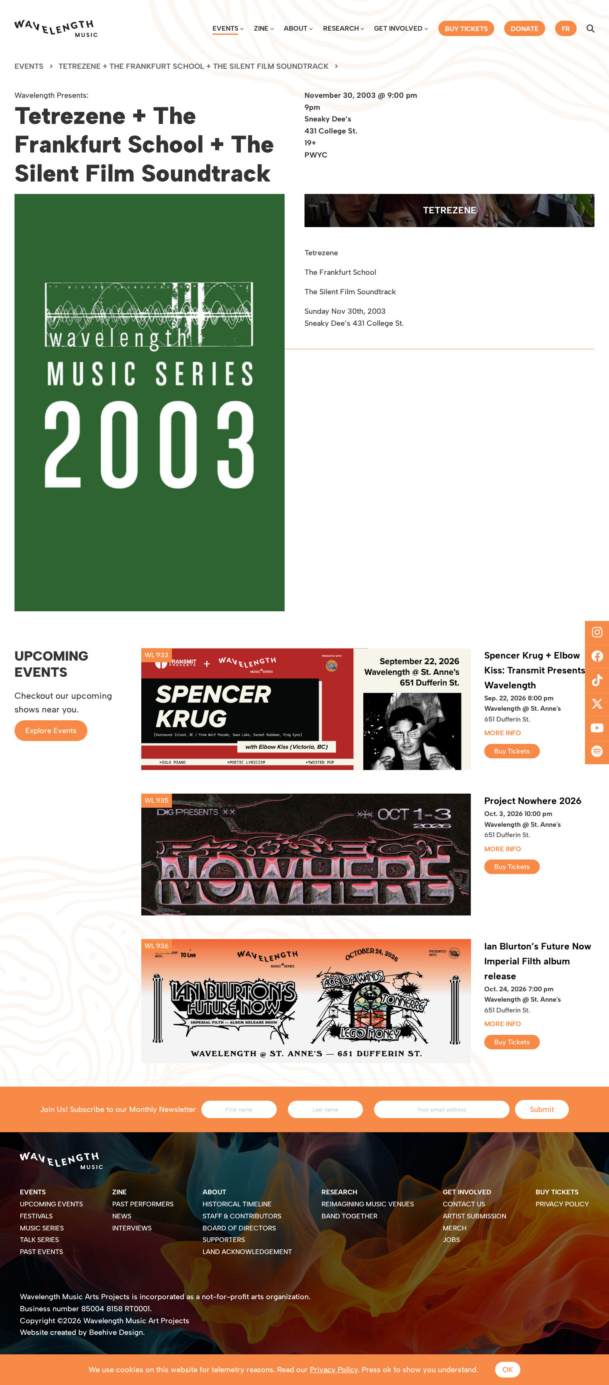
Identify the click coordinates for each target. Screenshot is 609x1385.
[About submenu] (311, 29)
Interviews (132, 1228)
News (121, 1216)
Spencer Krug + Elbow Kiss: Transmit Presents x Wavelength (538, 670)
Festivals (36, 1216)
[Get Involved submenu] (426, 29)
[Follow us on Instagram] (597, 633)
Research (341, 28)
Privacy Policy (562, 1204)
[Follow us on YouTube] (597, 729)
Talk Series (39, 1240)
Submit (542, 1109)
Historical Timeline (237, 1204)
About (295, 28)
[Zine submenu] (272, 29)
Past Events (41, 1252)
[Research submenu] (362, 29)
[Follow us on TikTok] (597, 680)
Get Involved (398, 28)
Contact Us (464, 1204)
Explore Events (51, 730)
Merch (454, 1228)
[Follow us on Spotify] (597, 752)
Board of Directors (239, 1228)
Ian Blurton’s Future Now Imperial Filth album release (537, 961)
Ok (508, 1369)
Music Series (42, 1228)
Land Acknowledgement (247, 1252)
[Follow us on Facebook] (597, 657)
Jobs (451, 1240)
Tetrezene (449, 210)
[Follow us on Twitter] (597, 704)
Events (225, 28)
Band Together (349, 1216)
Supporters (224, 1240)
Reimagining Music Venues (367, 1204)
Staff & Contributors (242, 1216)
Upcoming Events (51, 1204)
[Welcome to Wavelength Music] (56, 28)
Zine (261, 28)
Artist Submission (474, 1216)
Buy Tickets (512, 751)
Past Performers (143, 1204)
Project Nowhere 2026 (533, 800)
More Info (502, 733)
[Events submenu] (242, 29)
